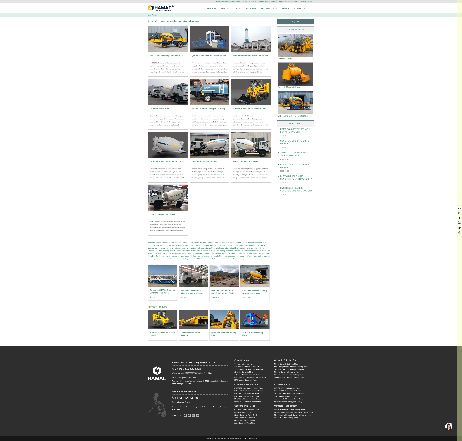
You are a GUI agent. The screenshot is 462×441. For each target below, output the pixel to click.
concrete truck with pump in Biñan (238, 256)
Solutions (251, 9)
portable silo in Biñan (183, 253)
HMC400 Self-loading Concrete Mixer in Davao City (296, 189)
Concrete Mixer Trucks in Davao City (294, 142)
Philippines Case (269, 9)
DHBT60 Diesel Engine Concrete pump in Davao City (296, 177)
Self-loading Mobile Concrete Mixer (293, 116)
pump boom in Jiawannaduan (245, 245)
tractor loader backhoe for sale (254, 243)
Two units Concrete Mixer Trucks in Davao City (294, 154)
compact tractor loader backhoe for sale (177, 243)
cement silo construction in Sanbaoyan (237, 253)
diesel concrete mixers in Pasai (254, 251)
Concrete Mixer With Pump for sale (161, 245)
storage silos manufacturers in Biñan (207, 253)
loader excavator (154, 243)
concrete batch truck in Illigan (192, 248)
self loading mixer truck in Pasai (228, 251)
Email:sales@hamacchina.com (228, 2)
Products (226, 9)
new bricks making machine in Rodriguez (174, 259)
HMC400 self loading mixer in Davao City (295, 166)
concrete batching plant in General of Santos (173, 251)
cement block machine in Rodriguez (205, 259)
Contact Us (299, 9)
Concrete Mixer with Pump (289, 87)
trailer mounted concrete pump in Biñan (181, 256)
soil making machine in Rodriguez (234, 259)
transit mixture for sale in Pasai (203, 251)
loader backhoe (200, 243)
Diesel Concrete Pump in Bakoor (188, 245)
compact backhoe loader (217, 243)
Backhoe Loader (234, 243)
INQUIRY (295, 22)
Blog (238, 9)
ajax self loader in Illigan (214, 248)
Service (285, 9)
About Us (211, 9)
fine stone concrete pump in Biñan (210, 256)
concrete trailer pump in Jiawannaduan (217, 245)
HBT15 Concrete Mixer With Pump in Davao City (295, 130)
